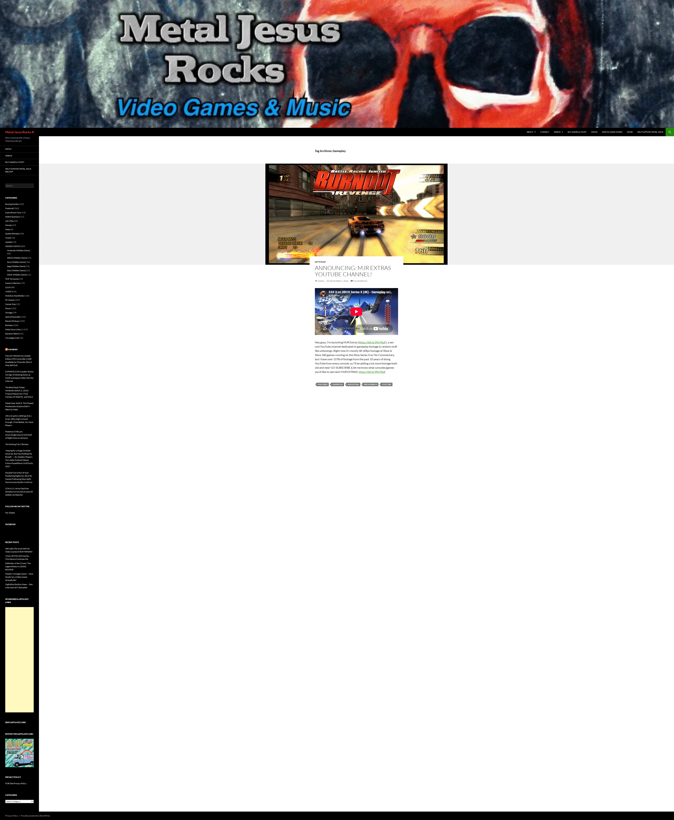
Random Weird (12, 333)
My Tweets (10, 512)
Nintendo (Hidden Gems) (18, 250)
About (530, 132)
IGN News (13, 349)
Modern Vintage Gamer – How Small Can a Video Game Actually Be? (19, 576)
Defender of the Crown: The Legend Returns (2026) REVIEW (18, 566)
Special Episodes (12, 316)
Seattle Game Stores (612, 132)
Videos (557, 132)
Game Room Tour (13, 212)
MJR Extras (353, 384)
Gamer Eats (10, 304)
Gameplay (337, 384)
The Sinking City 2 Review (16, 444)
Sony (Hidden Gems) (16, 262)
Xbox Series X (370, 384)
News (7, 229)
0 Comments (360, 281)
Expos (594, 132)
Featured (323, 384)
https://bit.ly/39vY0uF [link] (372, 342)
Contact (544, 132)
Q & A (8, 287)
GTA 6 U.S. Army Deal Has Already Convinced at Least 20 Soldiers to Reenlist (19, 491)
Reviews (9, 325)
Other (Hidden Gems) (17, 274)
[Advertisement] (19, 659)
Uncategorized (12, 338)
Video (321, 281)
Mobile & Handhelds (14, 295)
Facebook (10, 524)
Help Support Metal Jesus (650, 132)
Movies (8, 225)
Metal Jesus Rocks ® (19, 132)
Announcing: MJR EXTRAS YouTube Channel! (353, 271)
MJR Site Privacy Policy (15, 783)
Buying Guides (12, 204)
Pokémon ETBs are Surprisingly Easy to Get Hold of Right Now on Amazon (18, 434)
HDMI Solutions (12, 216)
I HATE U (9, 291)
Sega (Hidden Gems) (16, 266)
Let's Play (320, 262)
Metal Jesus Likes (13, 329)
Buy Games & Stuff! (577, 132)
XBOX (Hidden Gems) (17, 257)
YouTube (386, 384)
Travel (8, 237)
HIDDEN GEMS (12, 246)
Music (8, 308)
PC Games (10, 300)
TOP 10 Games (12, 279)
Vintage (8, 312)
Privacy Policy (11, 815)
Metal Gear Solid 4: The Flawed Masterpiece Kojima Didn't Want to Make (19, 406)
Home (630, 132)
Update (8, 242)
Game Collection (13, 283)
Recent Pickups (12, 321)
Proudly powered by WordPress (35, 815)
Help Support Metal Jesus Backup (18, 170)
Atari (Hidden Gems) (16, 270)
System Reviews (12, 233)
